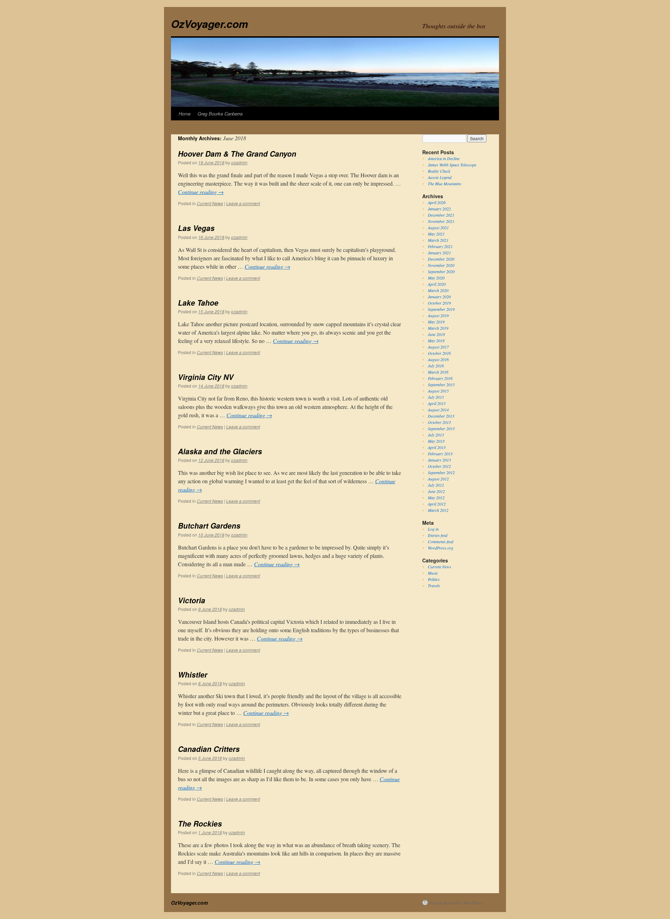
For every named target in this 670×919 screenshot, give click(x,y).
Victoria (191, 600)
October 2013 (439, 422)
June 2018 (436, 334)
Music (433, 573)
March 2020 (438, 290)
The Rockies (200, 823)
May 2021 (436, 234)
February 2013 (440, 453)
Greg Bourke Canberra (220, 113)
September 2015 (441, 384)
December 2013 (441, 416)
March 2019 (438, 328)
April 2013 (437, 447)
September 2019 (441, 309)
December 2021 (441, 215)
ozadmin (239, 162)
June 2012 (436, 491)
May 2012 (436, 497)
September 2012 (441, 472)
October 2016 (439, 353)
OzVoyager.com (209, 23)
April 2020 (437, 284)
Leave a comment (243, 203)
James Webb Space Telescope (452, 164)
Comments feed (440, 541)
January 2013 (439, 460)
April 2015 (437, 403)
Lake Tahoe (198, 302)
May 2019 (436, 321)
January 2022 (439, 208)
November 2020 (441, 265)
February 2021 (440, 246)
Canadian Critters (209, 749)
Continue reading (201, 191)
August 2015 (438, 391)
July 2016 (436, 365)
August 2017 (438, 347)
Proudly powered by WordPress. (456, 902)
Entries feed (437, 535)
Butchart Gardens (209, 525)
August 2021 (438, 227)
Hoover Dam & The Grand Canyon (237, 153)
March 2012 (438, 510)
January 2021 (439, 252)
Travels (434, 585)
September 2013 (441, 428)
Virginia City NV (205, 377)
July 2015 (436, 397)
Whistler (192, 674)
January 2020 (439, 296)
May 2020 (436, 278)
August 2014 (438, 409)
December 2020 (441, 259)
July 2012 (436, 485)
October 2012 (439, 466)
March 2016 (438, 372)
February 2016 (440, 378)
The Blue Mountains (444, 183)
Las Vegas (196, 228)
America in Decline (444, 158)
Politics (434, 579)
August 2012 (438, 478)
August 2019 (438, 315)
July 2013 (436, 435)
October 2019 (439, 303)
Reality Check (439, 171)
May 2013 (436, 441)
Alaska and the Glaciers (220, 451)
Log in (433, 529)
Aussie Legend (440, 177)
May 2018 (436, 340)
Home (185, 113)
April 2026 (437, 202)
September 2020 (441, 271)
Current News (210, 203)
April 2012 (437, 504)
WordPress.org (440, 548)
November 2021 (441, 221)
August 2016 (438, 359)
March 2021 (438, 240)
